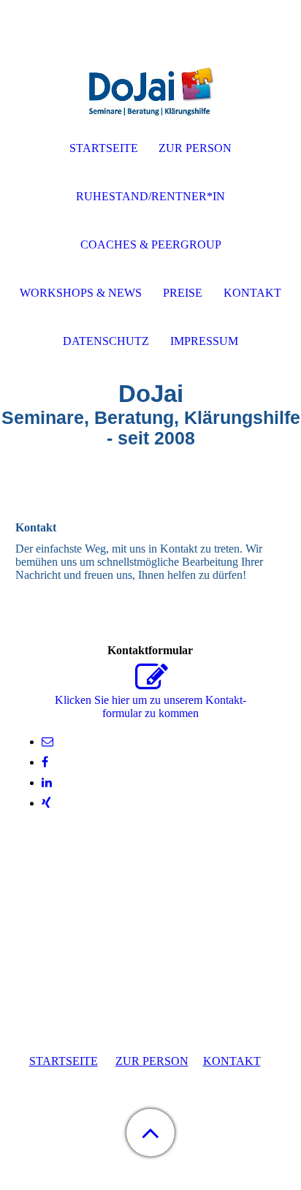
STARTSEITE (63, 1061)
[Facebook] (45, 762)
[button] (150, 1132)
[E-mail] (47, 741)
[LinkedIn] (47, 782)
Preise (182, 293)
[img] (150, 91)
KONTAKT (232, 1061)
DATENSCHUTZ (106, 341)
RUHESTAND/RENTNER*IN (150, 196)
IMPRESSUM (204, 341)
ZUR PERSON (151, 1061)
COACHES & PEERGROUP (150, 244)
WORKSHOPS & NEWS (81, 293)
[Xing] (46, 803)
